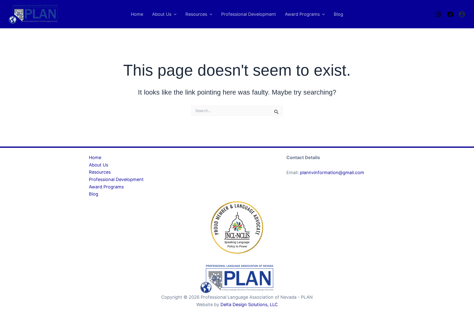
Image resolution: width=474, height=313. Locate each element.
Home (95, 157)
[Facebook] (450, 14)
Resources (100, 172)
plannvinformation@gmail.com (332, 172)
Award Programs (106, 186)
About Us (98, 164)
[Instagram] (438, 14)
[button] (174, 14)
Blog (93, 194)
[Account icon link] (461, 14)
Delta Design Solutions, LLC (249, 304)
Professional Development (116, 179)
